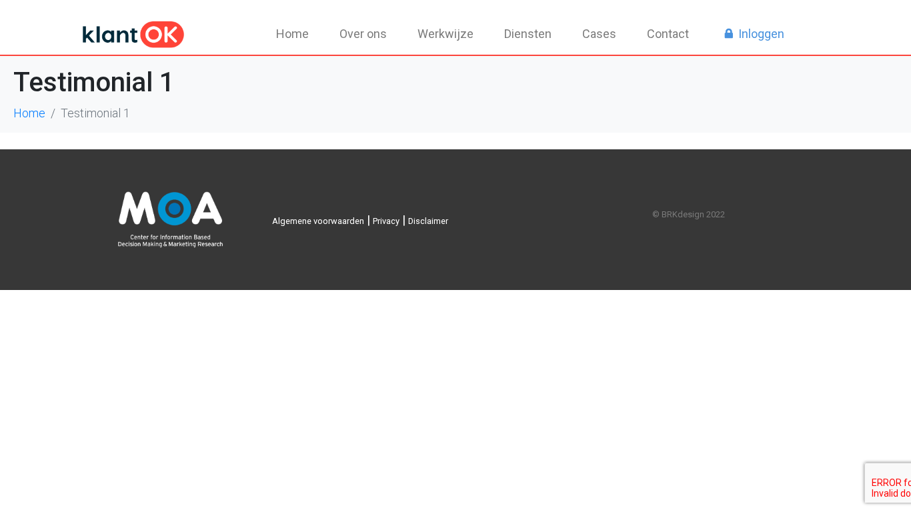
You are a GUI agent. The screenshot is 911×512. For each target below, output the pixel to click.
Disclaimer (428, 221)
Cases (599, 34)
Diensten (528, 34)
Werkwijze (445, 34)
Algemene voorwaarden (318, 221)
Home (292, 34)
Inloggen (761, 34)
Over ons (363, 34)
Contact (668, 34)
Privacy (386, 221)
